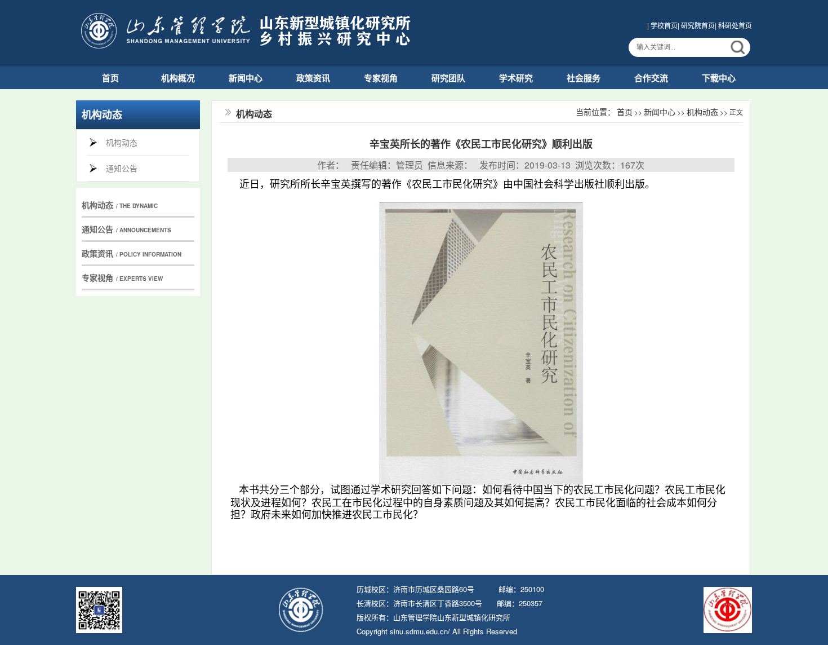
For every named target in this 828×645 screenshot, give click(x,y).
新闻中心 (245, 78)
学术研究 (516, 78)
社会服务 (583, 78)
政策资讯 (313, 78)
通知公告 (121, 168)
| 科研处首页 (733, 25)
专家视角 (381, 78)
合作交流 (651, 78)
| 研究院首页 (696, 25)
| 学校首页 (662, 25)
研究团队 (448, 78)
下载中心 (719, 78)
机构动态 (121, 142)
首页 (110, 78)
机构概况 (178, 78)
